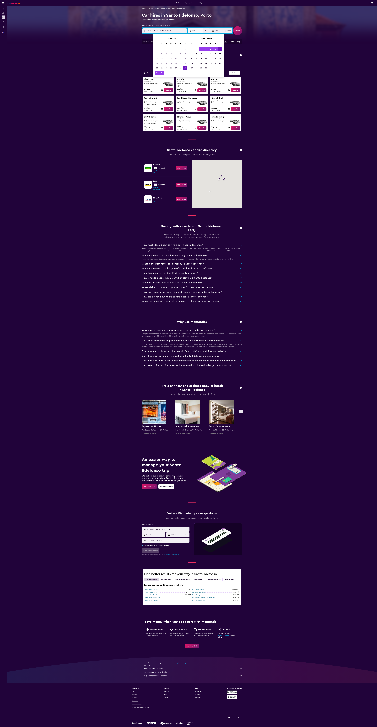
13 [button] (176, 58)
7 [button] (180, 54)
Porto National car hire (152, 595)
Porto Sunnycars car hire (152, 597)
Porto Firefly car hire (198, 595)
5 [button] (171, 54)
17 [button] (161, 63)
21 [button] (180, 63)
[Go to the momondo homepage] (13, 3)
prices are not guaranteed (184, 663)
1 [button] (185, 49)
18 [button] (166, 63)
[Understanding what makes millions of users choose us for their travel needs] (241, 322)
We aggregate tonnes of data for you (157, 672)
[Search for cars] (3, 17)
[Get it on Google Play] (232, 692)
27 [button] (176, 68)
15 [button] (185, 58)
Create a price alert (224, 635)
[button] (3, 3)
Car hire (144, 8)
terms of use (167, 554)
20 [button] (176, 63)
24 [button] (162, 68)
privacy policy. (177, 554)
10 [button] (161, 58)
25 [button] (166, 68)
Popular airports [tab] (199, 579)
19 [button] (171, 63)
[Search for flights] (3, 9)
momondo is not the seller (153, 668)
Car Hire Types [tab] (166, 579)
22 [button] (185, 63)
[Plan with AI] (3, 21)
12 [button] (171, 58)
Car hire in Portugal (153, 8)
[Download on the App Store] (232, 697)
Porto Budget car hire (151, 592)
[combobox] (147, 25)
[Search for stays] (3, 13)
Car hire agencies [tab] (151, 579)
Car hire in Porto (165, 8)
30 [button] (157, 72)
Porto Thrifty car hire (151, 600)
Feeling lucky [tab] (229, 579)
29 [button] (185, 68)
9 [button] (205, 54)
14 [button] (180, 58)
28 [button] (180, 68)
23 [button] (157, 68)
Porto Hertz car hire (198, 592)
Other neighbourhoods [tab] (182, 579)
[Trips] (3, 27)
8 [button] (185, 54)
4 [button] (166, 54)
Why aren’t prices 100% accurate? (156, 675)
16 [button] (157, 63)
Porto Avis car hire (198, 589)
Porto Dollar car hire (198, 600)
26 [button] (171, 68)
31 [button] (161, 72)
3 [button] (161, 54)
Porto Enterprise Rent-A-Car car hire (203, 597)
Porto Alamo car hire (151, 589)
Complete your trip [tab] (214, 579)
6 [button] (175, 54)
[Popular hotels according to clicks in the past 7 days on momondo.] (241, 388)
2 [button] (205, 49)
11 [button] (166, 58)
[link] (168, 90)
